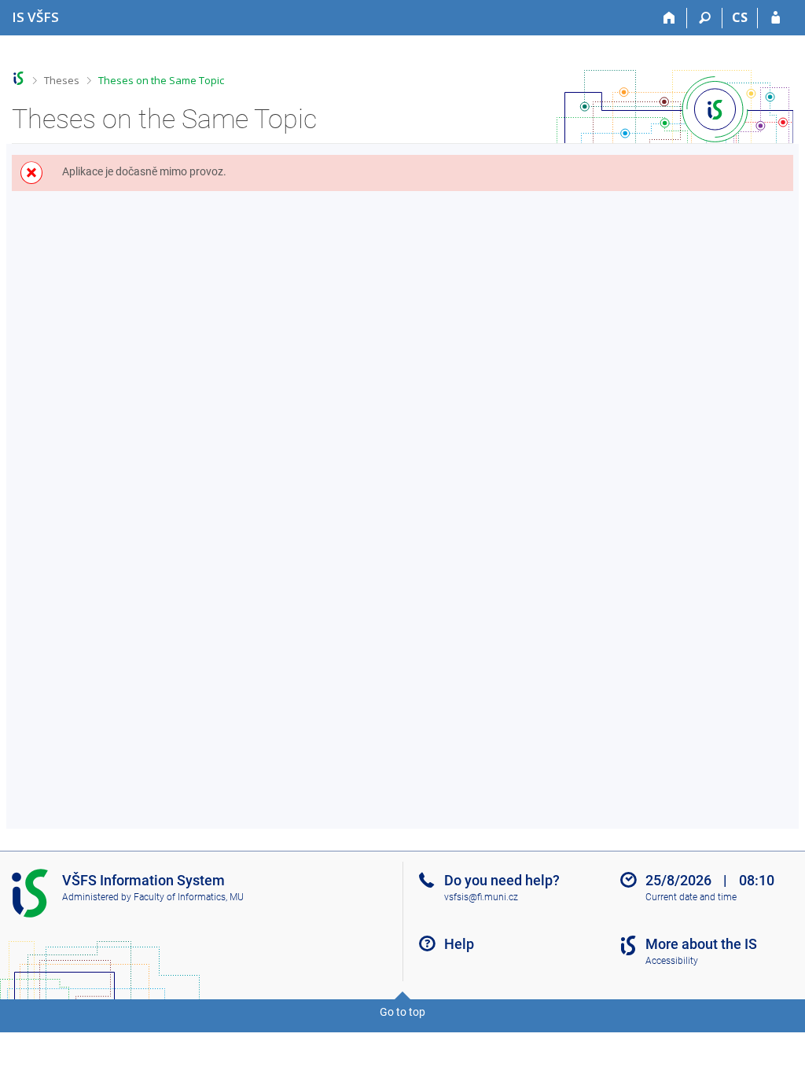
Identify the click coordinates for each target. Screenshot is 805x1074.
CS (740, 17)
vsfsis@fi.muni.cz (481, 897)
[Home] (669, 18)
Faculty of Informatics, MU (189, 897)
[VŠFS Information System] (18, 78)
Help (459, 944)
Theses (61, 80)
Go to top (402, 1012)
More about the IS (701, 944)
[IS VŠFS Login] (775, 18)
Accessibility (671, 960)
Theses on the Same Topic (161, 80)
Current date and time (691, 897)
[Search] (704, 18)
